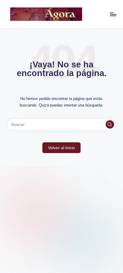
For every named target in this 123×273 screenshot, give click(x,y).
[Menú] (113, 14)
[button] (110, 124)
